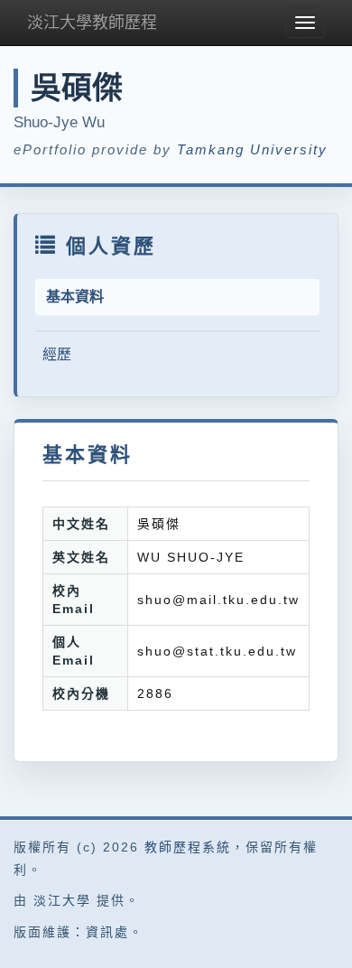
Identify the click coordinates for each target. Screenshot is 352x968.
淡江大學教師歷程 (92, 23)
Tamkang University (252, 149)
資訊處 (107, 932)
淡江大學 (62, 900)
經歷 (56, 354)
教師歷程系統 (187, 847)
